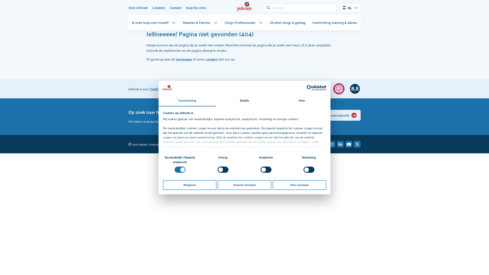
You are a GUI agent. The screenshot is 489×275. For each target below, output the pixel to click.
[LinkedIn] (340, 144)
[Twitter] (357, 144)
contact (211, 59)
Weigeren (189, 185)
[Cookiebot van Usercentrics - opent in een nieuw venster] (309, 88)
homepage (184, 59)
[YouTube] (348, 144)
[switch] (223, 170)
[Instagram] (332, 144)
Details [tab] (244, 100)
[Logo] (244, 6)
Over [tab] (302, 100)
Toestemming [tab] (187, 100)
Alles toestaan (299, 185)
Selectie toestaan (244, 185)
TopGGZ (155, 89)
